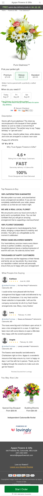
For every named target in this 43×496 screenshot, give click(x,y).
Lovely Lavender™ (24, 346)
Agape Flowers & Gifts (22, 2)
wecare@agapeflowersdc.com (21, 455)
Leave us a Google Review (21, 467)
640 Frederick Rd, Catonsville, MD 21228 (21, 450)
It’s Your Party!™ (23, 285)
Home (4, 10)
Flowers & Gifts (12, 10)
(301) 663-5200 (21, 453)
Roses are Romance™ (25, 319)
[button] (38, 491)
